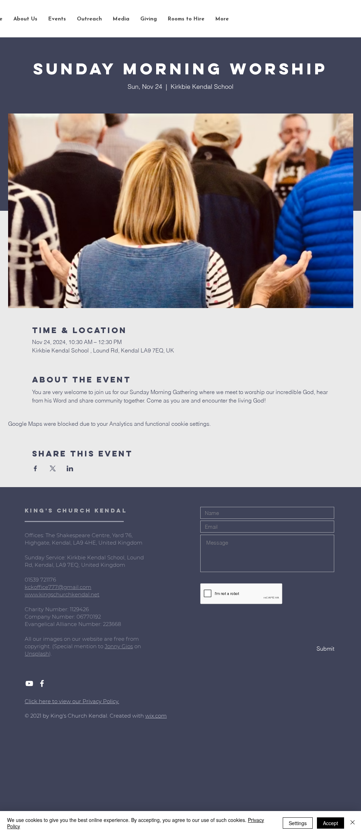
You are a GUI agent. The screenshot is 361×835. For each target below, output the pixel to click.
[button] (25, 19)
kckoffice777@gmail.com (58, 587)
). (50, 653)
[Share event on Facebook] (35, 468)
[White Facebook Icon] (42, 683)
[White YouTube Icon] (29, 683)
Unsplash (37, 653)
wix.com (156, 715)
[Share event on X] (52, 468)
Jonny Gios (119, 646)
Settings (298, 823)
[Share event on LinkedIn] (70, 468)
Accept (330, 823)
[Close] (352, 823)
